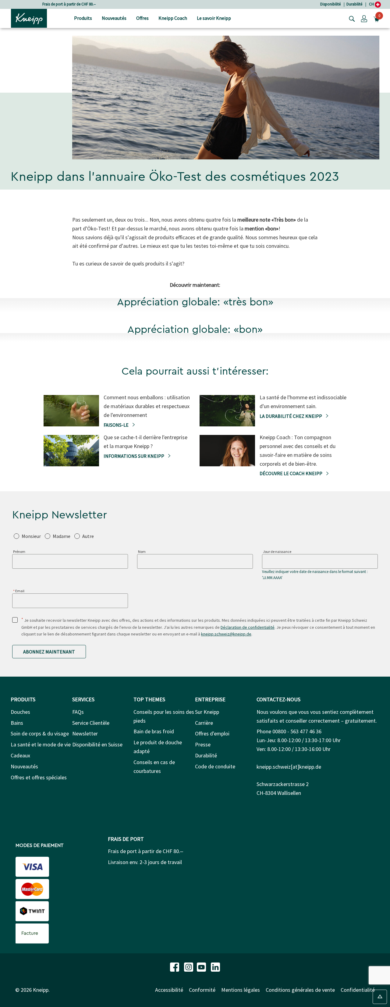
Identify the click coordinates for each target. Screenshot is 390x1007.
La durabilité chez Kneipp (291, 416)
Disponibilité (330, 4)
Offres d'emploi (212, 733)
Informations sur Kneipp (134, 456)
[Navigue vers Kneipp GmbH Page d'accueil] (29, 18)
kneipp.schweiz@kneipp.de (226, 634)
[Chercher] (350, 18)
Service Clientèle (90, 722)
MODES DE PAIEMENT (39, 845)
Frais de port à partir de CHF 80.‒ (69, 4)
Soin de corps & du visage (40, 733)
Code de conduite (215, 766)
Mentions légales (240, 989)
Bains (17, 722)
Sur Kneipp (207, 711)
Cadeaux (20, 755)
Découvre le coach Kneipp (291, 473)
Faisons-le (116, 425)
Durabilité (354, 4)
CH (372, 4)
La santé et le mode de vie (41, 744)
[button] (364, 18)
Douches (20, 711)
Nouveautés (24, 766)
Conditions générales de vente (300, 989)
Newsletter (85, 733)
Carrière (204, 722)
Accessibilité (169, 989)
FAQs (78, 711)
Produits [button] (83, 18)
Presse (203, 744)
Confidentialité (358, 989)
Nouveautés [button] (114, 18)
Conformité (202, 989)
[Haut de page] (380, 997)
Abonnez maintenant (49, 652)
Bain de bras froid (153, 731)
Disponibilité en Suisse (97, 744)
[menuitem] (83, 18)
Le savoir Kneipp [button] (214, 18)
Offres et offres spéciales (39, 777)
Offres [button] (142, 18)
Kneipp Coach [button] (172, 18)
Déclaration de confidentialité (248, 627)
